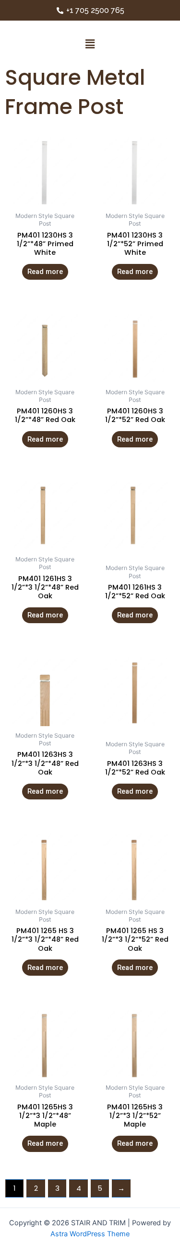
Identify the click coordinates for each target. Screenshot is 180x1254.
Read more (45, 271)
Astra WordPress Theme (90, 1234)
